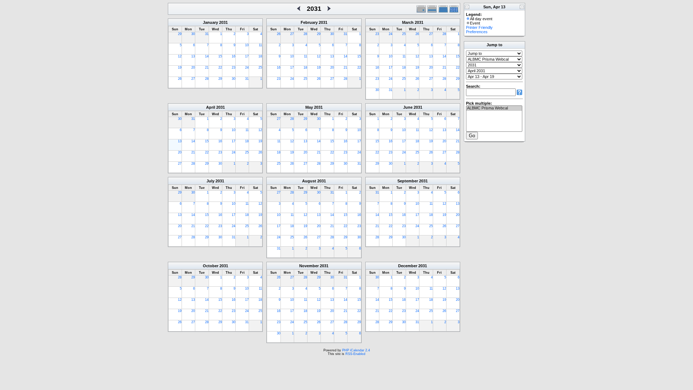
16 (233, 56)
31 (207, 34)
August (309, 181)
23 (233, 67)
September (407, 181)
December (407, 266)
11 (260, 45)
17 (247, 56)
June (408, 107)
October (210, 266)
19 (180, 67)
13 (193, 56)
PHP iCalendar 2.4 (356, 350)
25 (260, 67)
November (309, 266)
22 (220, 67)
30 (193, 34)
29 (180, 34)
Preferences (477, 32)
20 (193, 67)
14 (207, 56)
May (309, 107)
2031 (223, 22)
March (408, 22)
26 (180, 79)
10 (247, 45)
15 (220, 56)
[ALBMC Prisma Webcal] (494, 108)
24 (247, 67)
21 (207, 67)
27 (193, 79)
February (309, 22)
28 (207, 79)
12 (180, 56)
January (210, 22)
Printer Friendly (479, 27)
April (210, 107)
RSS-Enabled (355, 354)
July (210, 181)
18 (260, 56)
